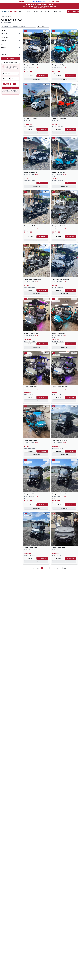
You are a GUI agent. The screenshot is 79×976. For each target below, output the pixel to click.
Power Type (10, 37)
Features (10, 40)
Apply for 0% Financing (11, 62)
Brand (10, 44)
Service (41, 11)
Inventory (21, 11)
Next (64, 568)
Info (60, 11)
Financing (47, 11)
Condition (10, 33)
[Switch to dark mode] (64, 11)
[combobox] (43, 26)
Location (10, 54)
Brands (28, 11)
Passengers (5, 71)
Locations (54, 11)
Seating (10, 47)
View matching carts (9, 87)
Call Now (11, 58)
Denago (36, 67)
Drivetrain (10, 51)
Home (2, 16)
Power (12, 76)
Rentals (36, 11)
